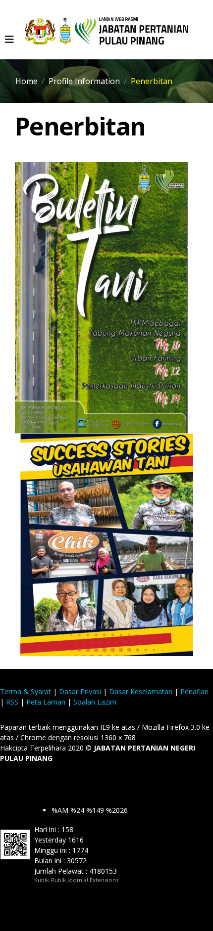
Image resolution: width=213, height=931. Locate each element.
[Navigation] (9, 39)
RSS (12, 702)
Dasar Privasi (80, 691)
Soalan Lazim (94, 702)
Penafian (194, 691)
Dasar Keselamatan (140, 691)
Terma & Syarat (25, 691)
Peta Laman (45, 702)
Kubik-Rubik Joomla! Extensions (76, 880)
